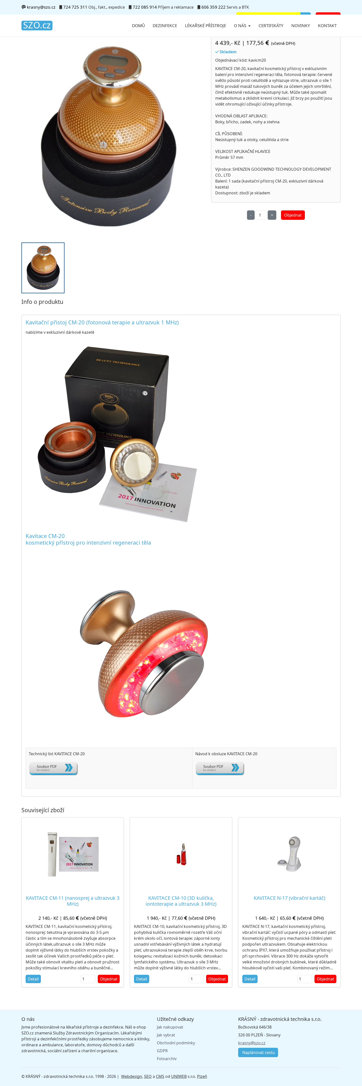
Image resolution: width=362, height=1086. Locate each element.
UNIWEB (179, 1076)
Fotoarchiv (167, 1058)
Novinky (300, 25)
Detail (33, 979)
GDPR (162, 1050)
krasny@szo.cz (40, 7)
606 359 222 (213, 7)
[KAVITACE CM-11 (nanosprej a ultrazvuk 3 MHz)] (72, 854)
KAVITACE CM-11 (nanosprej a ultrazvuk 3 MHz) (72, 901)
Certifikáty (271, 25)
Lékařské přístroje (205, 25)
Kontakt (327, 25)
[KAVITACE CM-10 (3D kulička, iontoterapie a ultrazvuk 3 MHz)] (181, 854)
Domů (138, 25)
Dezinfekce (165, 25)
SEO (148, 1076)
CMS (160, 1076)
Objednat (293, 215)
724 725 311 (75, 7)
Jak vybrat (166, 1035)
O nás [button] (240, 25)
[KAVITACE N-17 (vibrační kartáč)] (289, 854)
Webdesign (131, 1076)
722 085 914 (145, 7)
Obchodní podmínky (176, 1043)
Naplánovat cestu (258, 1052)
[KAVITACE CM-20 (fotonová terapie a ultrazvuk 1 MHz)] (107, 137)
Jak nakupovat (170, 1027)
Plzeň (202, 1076)
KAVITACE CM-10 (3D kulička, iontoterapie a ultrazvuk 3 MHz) (181, 901)
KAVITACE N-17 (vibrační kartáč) (289, 898)
